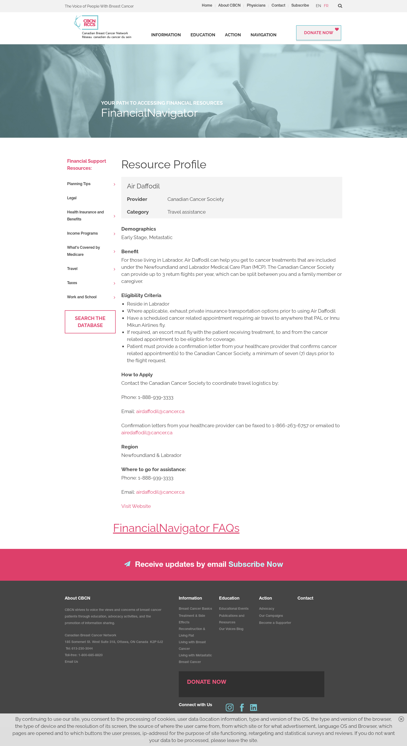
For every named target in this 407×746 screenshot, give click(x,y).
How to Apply (137, 374)
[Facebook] (242, 707)
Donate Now (318, 32)
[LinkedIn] (254, 707)
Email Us (71, 662)
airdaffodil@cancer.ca (160, 411)
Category (138, 212)
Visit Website (136, 506)
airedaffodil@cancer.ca (146, 432)
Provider (137, 199)
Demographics (138, 229)
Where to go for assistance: (153, 469)
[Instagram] (229, 707)
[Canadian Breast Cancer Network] (103, 26)
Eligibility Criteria (141, 295)
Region (129, 447)
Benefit (129, 251)
